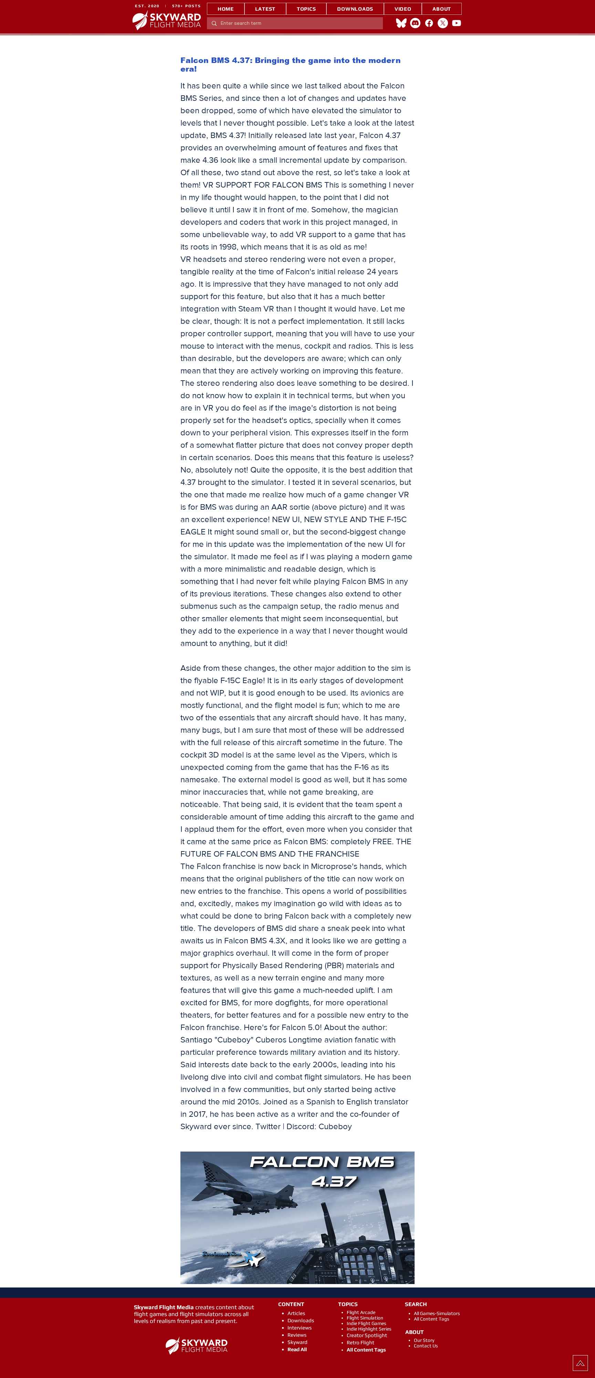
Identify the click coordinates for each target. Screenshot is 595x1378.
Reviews (297, 1335)
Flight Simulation (365, 1318)
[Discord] (415, 23)
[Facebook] (429, 23)
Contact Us (426, 1345)
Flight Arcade (361, 1312)
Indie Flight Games (366, 1323)
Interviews (300, 1328)
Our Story (424, 1340)
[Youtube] (456, 23)
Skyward (297, 1342)
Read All (297, 1349)
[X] (443, 23)
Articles (296, 1313)
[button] (306, 9)
